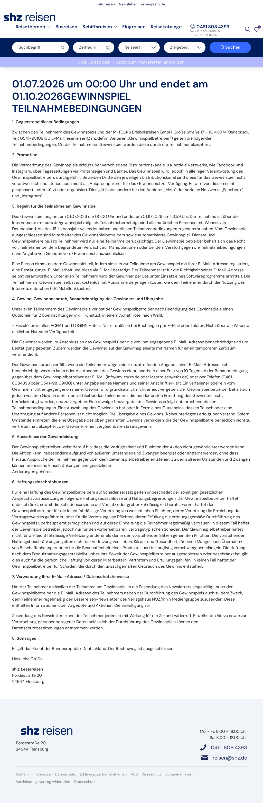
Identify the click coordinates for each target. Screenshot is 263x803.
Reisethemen (30, 27)
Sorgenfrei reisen (179, 774)
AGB (134, 774)
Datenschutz (65, 774)
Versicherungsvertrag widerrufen (43, 781)
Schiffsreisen (97, 27)
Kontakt (22, 774)
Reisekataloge (166, 27)
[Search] (247, 29)
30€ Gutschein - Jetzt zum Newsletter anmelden (131, 62)
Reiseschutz (151, 774)
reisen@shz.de (153, 4)
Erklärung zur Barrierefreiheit (103, 774)
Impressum (42, 774)
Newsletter (128, 4)
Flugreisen (134, 27)
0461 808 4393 (212, 27)
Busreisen (66, 27)
